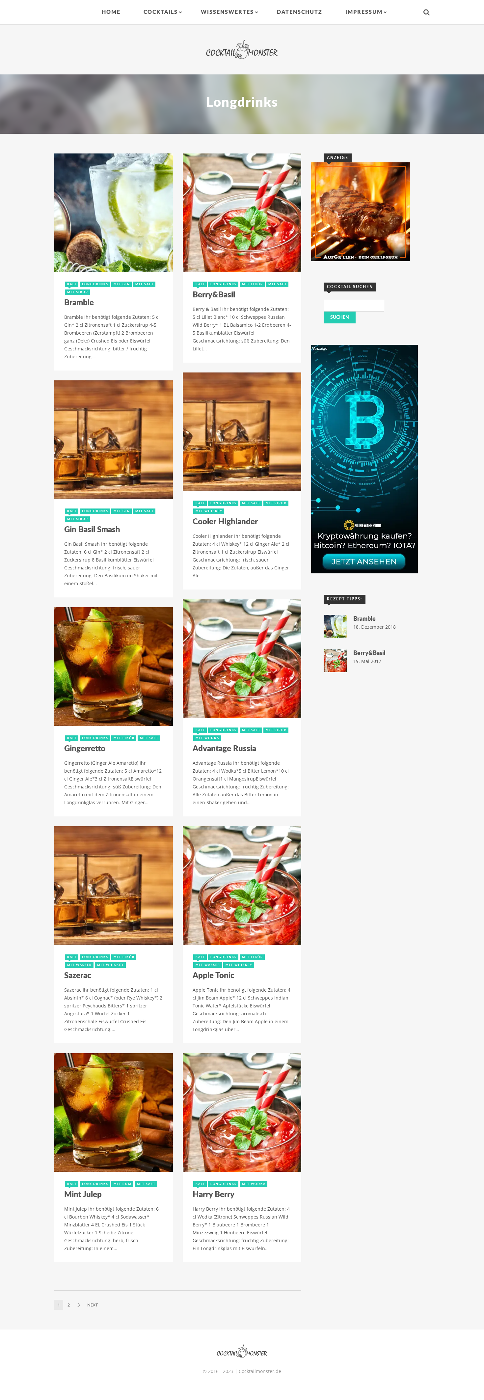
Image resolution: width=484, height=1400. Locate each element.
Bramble (79, 303)
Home (111, 12)
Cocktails (161, 12)
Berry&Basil (214, 295)
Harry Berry (213, 1195)
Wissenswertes (227, 12)
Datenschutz (299, 12)
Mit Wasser (79, 965)
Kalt (72, 284)
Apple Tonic (213, 976)
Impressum (364, 12)
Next (92, 1305)
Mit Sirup (77, 292)
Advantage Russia (224, 749)
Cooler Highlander (225, 522)
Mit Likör (252, 284)
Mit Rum (123, 1184)
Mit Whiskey (209, 511)
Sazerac (77, 976)
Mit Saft (144, 284)
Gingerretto (84, 749)
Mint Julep (83, 1195)
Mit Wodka (207, 738)
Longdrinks (95, 284)
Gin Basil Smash (92, 530)
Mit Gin (122, 284)
